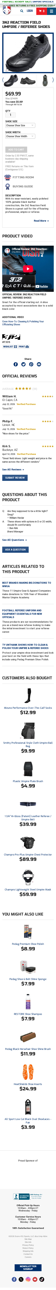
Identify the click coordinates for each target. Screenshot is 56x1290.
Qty (7, 111)
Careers (28, 1257)
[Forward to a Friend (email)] (39, 365)
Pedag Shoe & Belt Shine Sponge (28, 979)
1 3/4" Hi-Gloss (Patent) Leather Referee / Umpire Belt (28, 818)
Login (30, 10)
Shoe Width (12, 132)
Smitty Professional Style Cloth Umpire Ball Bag (28, 744)
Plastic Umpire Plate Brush (28, 781)
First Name (14, 1191)
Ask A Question (15, 549)
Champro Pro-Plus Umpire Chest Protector (28, 854)
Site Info (28, 1242)
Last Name (14, 1202)
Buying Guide (23, 186)
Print (22, 346)
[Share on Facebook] (16, 365)
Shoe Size (11, 121)
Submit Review (15, 477)
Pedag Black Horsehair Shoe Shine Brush (28, 1049)
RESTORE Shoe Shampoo (28, 1014)
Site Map (28, 1239)
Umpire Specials (43, 2)
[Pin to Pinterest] (31, 365)
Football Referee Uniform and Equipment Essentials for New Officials (22, 614)
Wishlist (8, 346)
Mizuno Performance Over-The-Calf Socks (28, 707)
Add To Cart (16, 149)
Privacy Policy (28, 1245)
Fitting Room (23, 177)
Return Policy (28, 1248)
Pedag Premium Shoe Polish (28, 944)
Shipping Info (28, 1251)
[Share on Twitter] (23, 365)
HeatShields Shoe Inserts (28, 1084)
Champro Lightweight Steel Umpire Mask (28, 889)
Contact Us (28, 1254)
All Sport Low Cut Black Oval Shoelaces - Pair (28, 1121)
